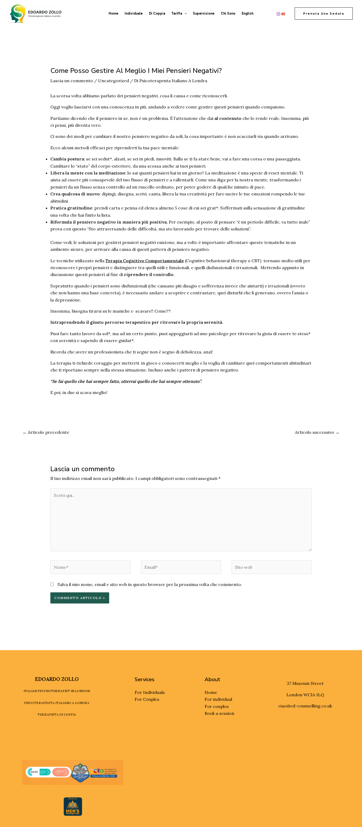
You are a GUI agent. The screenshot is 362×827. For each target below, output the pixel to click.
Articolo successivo (317, 432)
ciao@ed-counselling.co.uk (305, 705)
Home (113, 13)
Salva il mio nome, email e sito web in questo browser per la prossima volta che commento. (150, 584)
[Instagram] (278, 14)
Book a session (219, 713)
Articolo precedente (46, 432)
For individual (218, 699)
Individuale (134, 13)
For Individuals (150, 692)
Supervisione (203, 13)
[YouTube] (283, 14)
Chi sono (228, 13)
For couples (217, 706)
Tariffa (176, 13)
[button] (184, 13)
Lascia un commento (71, 80)
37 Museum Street (305, 683)
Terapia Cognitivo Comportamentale (144, 260)
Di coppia (157, 13)
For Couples (147, 699)
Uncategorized (113, 80)
